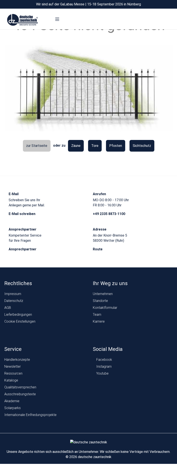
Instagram (103, 366)
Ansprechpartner (23, 249)
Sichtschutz (142, 146)
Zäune (76, 146)
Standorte (100, 301)
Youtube (102, 373)
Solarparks (12, 408)
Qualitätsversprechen (20, 387)
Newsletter (12, 366)
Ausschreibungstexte (20, 394)
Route (98, 249)
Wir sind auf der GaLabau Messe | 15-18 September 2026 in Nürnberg (88, 4)
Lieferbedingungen (18, 314)
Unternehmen (103, 294)
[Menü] (57, 19)
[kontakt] (144, 20)
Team (97, 314)
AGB (7, 308)
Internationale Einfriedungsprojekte (30, 415)
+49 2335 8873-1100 (109, 214)
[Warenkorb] (169, 20)
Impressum (12, 294)
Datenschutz (13, 301)
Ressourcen (13, 373)
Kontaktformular (105, 308)
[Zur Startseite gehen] (22, 20)
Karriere (99, 321)
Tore (94, 146)
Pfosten (115, 146)
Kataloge (11, 380)
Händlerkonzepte (17, 360)
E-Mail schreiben (22, 214)
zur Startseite (36, 146)
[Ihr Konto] (152, 20)
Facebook (103, 360)
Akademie (11, 401)
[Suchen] (160, 20)
